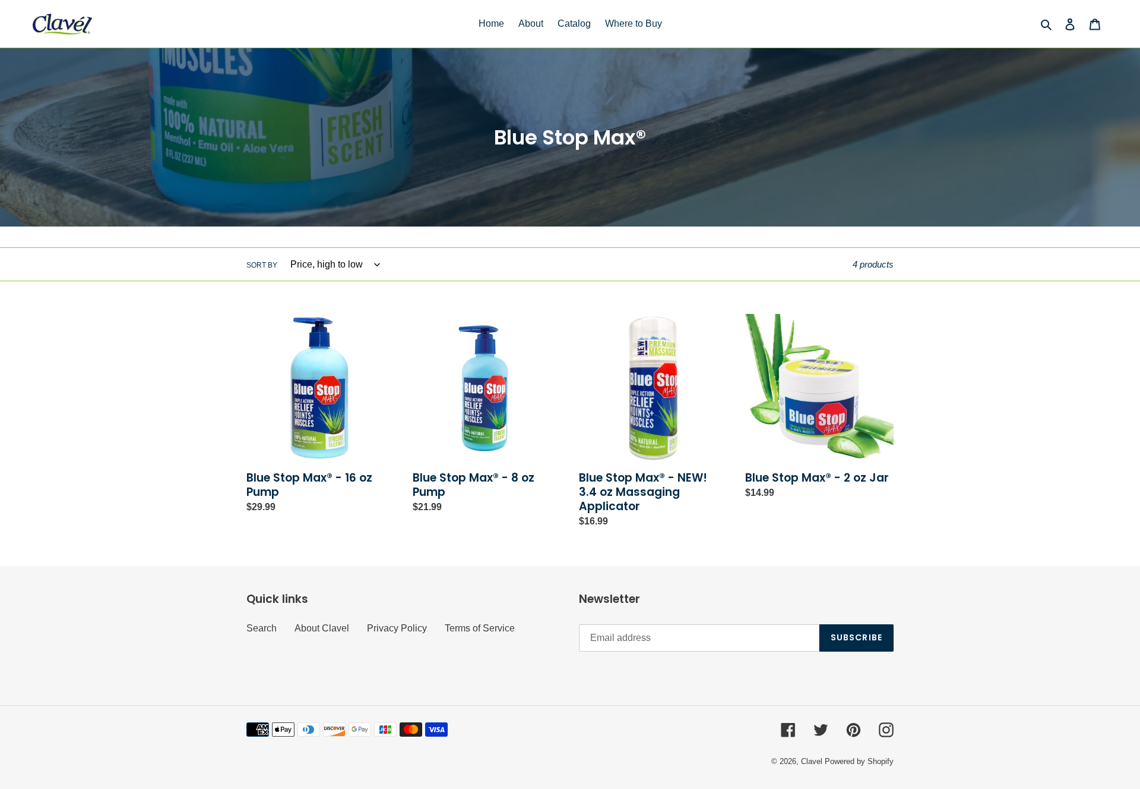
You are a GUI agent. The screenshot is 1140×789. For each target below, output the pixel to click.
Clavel (811, 761)
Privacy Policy (397, 628)
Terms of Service (480, 628)
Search (261, 628)
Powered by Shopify (859, 761)
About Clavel (321, 628)
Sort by (261, 265)
